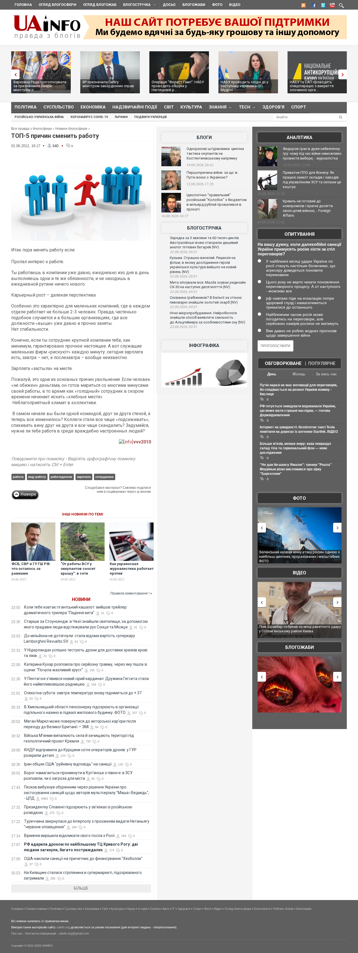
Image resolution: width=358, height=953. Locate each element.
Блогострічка (135, 5)
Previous (14, 74)
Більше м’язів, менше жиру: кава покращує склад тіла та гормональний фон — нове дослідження (295, 448)
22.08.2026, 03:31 (183, 327)
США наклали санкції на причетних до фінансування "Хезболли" (83, 858)
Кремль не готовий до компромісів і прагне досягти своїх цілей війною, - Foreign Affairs (308, 208)
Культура (191, 107)
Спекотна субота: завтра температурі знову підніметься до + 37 (83, 693)
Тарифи (121, 117)
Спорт (298, 107)
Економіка (93, 107)
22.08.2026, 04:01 (183, 307)
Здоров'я (273, 107)
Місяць (299, 374)
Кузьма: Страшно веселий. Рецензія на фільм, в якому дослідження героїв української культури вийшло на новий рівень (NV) (203, 265)
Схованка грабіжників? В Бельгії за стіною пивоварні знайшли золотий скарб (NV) (206, 299)
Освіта (155, 908)
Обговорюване (283, 363)
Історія (142, 908)
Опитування (299, 234)
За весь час (326, 374)
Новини (81, 599)
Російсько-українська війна (39, 117)
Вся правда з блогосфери (31, 129)
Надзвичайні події (134, 107)
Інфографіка (204, 345)
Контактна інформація (40, 933)
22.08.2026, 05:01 (183, 276)
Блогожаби (193, 5)
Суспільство (58, 107)
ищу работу (37, 476)
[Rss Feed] (303, 6)
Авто (165, 908)
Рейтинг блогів (283, 908)
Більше (81, 888)
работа (18, 476)
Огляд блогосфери (57, 5)
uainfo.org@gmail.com (74, 933)
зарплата (84, 476)
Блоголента (262, 908)
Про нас (17, 933)
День (271, 374)
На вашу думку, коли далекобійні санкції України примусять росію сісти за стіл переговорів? (299, 249)
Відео (234, 5)
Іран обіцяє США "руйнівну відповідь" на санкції (68, 764)
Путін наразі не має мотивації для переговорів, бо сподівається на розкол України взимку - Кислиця (298, 389)
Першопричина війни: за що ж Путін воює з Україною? (212, 174)
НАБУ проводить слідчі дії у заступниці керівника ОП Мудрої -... (244, 86)
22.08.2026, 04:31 (183, 292)
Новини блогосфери (71, 129)
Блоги (204, 137)
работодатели (61, 476)
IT (173, 908)
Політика (26, 107)
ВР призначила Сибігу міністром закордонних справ (108, 84)
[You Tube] (331, 6)
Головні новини (36, 908)
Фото (217, 5)
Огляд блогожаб (99, 5)
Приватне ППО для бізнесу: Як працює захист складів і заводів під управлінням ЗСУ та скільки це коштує (312, 179)
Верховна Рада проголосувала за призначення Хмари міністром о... (39, 86)
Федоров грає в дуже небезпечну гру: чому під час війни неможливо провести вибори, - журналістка (312, 153)
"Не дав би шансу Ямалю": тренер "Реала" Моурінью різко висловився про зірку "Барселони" (296, 469)
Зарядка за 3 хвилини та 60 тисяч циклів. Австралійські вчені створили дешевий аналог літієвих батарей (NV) (205, 242)
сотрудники (104, 476)
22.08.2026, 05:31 (183, 252)
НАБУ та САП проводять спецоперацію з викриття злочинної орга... (312, 86)
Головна (23, 5)
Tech (242, 108)
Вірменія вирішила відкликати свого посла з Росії (69, 835)
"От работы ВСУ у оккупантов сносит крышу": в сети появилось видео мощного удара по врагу (78, 576)
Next (344, 74)
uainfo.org (63, 927)
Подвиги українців (150, 117)
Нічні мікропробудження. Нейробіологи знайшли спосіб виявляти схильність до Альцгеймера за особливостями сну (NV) (207, 317)
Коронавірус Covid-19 (89, 117)
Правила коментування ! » (131, 593)
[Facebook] (312, 6)
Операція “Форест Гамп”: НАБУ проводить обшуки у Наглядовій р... (178, 86)
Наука (130, 908)
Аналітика (299, 137)
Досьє (169, 5)
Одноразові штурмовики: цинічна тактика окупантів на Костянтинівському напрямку (215, 153)
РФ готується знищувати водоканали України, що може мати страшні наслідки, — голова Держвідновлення (298, 410)
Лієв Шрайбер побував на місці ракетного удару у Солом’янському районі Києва (300, 628)
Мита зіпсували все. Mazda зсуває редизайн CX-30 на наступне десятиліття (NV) (208, 284)
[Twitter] (322, 6)
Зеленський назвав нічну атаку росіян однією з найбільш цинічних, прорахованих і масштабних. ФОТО (299, 556)
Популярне (321, 363)
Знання (216, 108)
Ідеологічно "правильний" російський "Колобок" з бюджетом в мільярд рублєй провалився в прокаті (217, 202)
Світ (169, 107)
